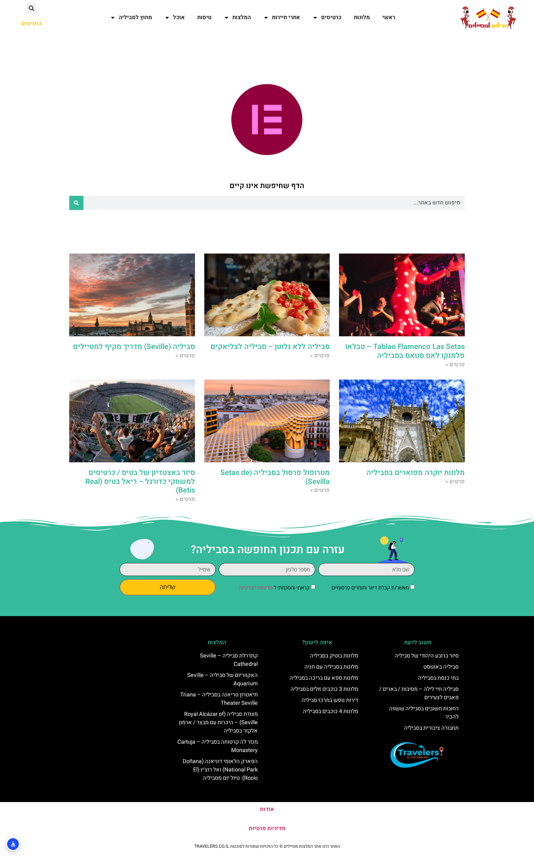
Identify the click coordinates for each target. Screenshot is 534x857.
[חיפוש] (76, 203)
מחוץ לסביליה (135, 17)
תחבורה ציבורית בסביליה (431, 728)
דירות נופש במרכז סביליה (330, 700)
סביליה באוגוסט (441, 667)
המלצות (241, 17)
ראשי (388, 17)
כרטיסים (331, 17)
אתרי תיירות (286, 17)
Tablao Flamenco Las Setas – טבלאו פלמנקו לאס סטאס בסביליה (405, 351)
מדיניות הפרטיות (256, 587)
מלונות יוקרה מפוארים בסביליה (416, 472)
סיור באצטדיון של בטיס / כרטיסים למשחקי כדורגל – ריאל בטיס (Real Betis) (140, 481)
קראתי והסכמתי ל (274, 587)
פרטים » (455, 364)
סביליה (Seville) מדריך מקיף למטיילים (134, 346)
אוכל (179, 17)
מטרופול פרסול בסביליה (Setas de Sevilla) (275, 477)
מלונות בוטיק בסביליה (334, 656)
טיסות (204, 17)
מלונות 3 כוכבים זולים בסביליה (324, 689)
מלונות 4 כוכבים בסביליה (330, 711)
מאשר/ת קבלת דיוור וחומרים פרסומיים (370, 587)
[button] (31, 8)
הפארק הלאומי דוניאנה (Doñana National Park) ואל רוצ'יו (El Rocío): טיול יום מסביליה (220, 769)
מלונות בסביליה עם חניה (331, 667)
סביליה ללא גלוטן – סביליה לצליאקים (270, 346)
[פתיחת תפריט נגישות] (13, 844)
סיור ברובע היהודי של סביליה (427, 656)
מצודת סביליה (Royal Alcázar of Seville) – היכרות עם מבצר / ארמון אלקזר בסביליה (218, 722)
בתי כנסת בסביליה (438, 678)
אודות (267, 809)
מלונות (362, 17)
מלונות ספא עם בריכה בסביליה (324, 678)
